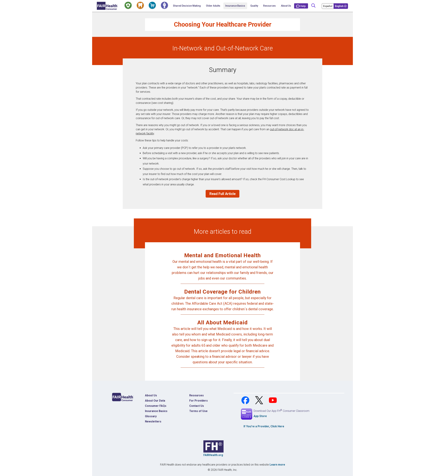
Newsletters (153, 421)
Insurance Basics (156, 411)
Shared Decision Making (187, 5)
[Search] (313, 6)
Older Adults (213, 5)
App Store (260, 416)
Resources (196, 395)
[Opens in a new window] (246, 400)
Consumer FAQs (155, 405)
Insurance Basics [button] (235, 5)
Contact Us (196, 405)
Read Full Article (222, 194)
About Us (286, 5)
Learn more (277, 464)
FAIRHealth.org (213, 455)
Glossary (151, 416)
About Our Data (155, 400)
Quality (254, 5)
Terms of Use (198, 411)
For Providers (198, 400)
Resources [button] (269, 5)
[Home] (107, 6)
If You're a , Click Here (264, 426)
